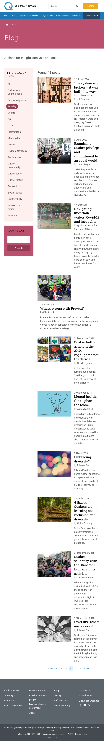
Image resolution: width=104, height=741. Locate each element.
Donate (91, 5)
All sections (91, 15)
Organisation (47, 15)
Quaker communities (29, 15)
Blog (56, 690)
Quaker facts (15, 174)
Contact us (85, 690)
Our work (9, 700)
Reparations (14, 187)
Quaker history (15, 180)
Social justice (15, 193)
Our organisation (13, 705)
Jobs (32, 712)
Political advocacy (17, 151)
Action (14, 15)
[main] (52, 56)
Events (11, 113)
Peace (11, 145)
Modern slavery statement (37, 706)
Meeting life (14, 139)
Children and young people (15, 92)
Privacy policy (81, 734)
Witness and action (14, 208)
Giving (57, 695)
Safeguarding (61, 700)
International (14, 132)
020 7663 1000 (33, 734)
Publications (14, 158)
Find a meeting (12, 690)
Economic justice (17, 101)
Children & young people (38, 697)
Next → (88, 668)
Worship (12, 216)
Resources (77, 15)
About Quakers (12, 695)
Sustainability (15, 199)
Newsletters (85, 695)
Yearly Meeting (62, 705)
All (10, 84)
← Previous (51, 668)
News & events (62, 15)
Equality (12, 107)
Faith (6, 15)
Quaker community (14, 166)
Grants (11, 126)
